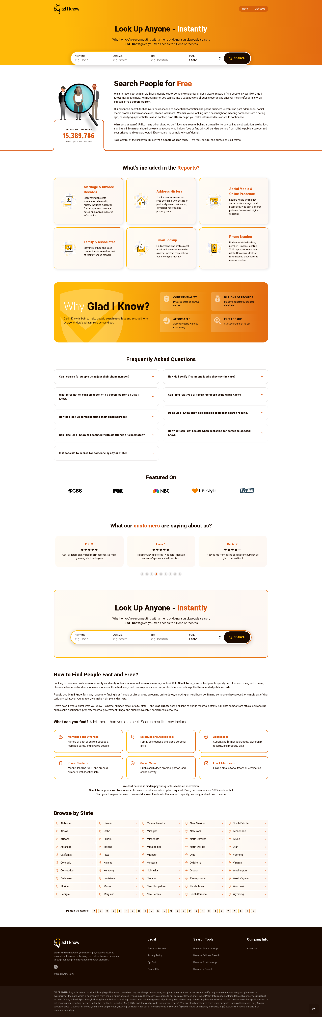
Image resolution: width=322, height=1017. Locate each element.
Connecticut (67, 870)
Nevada (151, 878)
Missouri (152, 854)
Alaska (64, 831)
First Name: (80, 56)
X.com (56, 967)
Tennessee (239, 831)
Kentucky (109, 870)
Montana (152, 862)
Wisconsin (239, 886)
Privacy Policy (155, 955)
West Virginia (241, 878)
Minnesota (153, 839)
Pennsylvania (197, 878)
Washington (240, 870)
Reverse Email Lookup (205, 962)
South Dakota (241, 823)
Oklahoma (195, 862)
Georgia (65, 894)
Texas (236, 839)
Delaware (66, 878)
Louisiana (109, 878)
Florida (65, 886)
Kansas (108, 862)
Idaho (107, 831)
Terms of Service (157, 948)
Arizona (65, 839)
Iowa (106, 854)
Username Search (202, 969)
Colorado (66, 862)
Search (239, 58)
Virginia (237, 862)
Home (245, 8)
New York (195, 831)
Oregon (194, 870)
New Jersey (154, 894)
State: (192, 56)
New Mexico (197, 823)
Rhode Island (197, 886)
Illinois (108, 839)
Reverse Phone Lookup (205, 948)
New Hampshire (156, 886)
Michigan (152, 831)
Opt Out (152, 962)
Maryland (109, 894)
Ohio (192, 854)
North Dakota (197, 846)
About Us (260, 8)
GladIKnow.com (66, 8)
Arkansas (66, 846)
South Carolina (198, 894)
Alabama (66, 823)
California (66, 854)
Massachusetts (156, 823)
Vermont (238, 854)
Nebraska (152, 870)
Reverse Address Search (206, 955)
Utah (235, 846)
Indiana (108, 846)
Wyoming (238, 894)
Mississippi (154, 846)
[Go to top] (314, 1009)
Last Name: (118, 56)
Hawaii (108, 823)
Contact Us (153, 969)
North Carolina (198, 839)
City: (153, 56)
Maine (107, 886)
